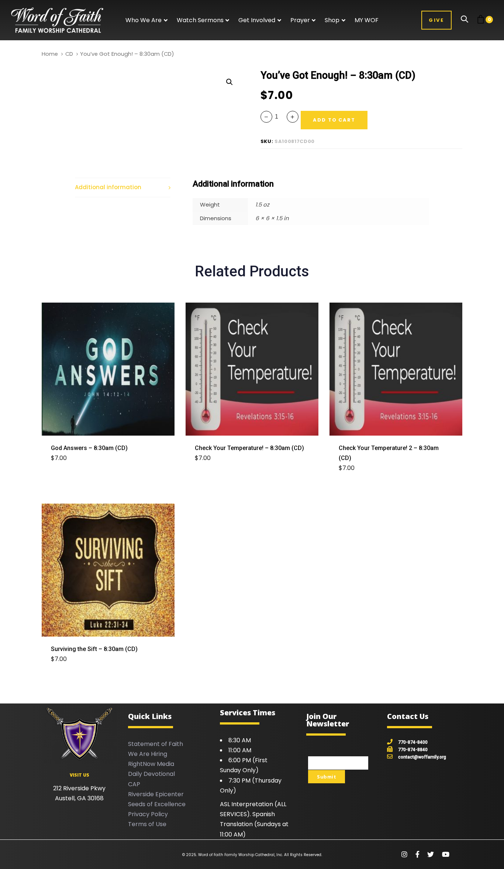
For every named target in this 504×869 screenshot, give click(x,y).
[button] (146, 20)
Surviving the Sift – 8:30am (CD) (94, 648)
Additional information (108, 187)
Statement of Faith (155, 744)
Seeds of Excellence (157, 804)
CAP (134, 784)
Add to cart (73, 458)
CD (69, 54)
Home (50, 54)
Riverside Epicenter (156, 794)
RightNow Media (151, 764)
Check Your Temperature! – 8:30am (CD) (249, 447)
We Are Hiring (147, 754)
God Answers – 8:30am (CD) (89, 447)
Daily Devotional (151, 774)
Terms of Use (147, 824)
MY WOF (367, 20)
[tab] (122, 187)
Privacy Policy (148, 814)
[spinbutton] (279, 117)
